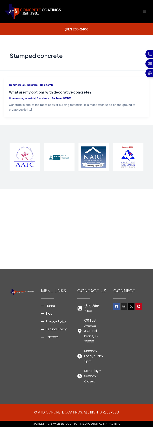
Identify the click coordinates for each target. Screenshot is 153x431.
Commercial (17, 84)
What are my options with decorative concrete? (50, 92)
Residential (47, 84)
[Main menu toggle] (144, 11)
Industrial (32, 84)
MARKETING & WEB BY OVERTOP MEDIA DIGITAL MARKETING (76, 423)
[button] (76, 29)
